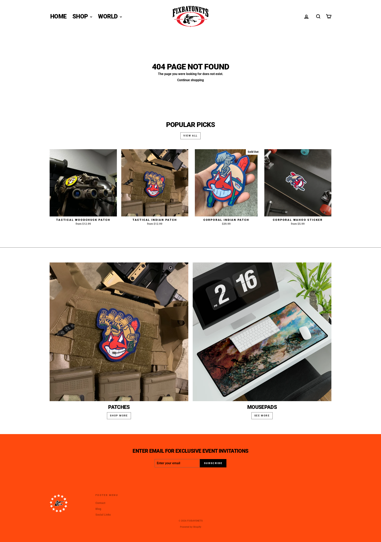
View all (190, 135)
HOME (58, 16)
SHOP (80, 16)
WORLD (108, 16)
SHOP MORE (119, 415)
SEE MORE (262, 415)
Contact (100, 503)
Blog (98, 508)
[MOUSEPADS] (262, 331)
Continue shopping (190, 80)
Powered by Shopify (190, 527)
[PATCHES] (119, 331)
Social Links (103, 514)
